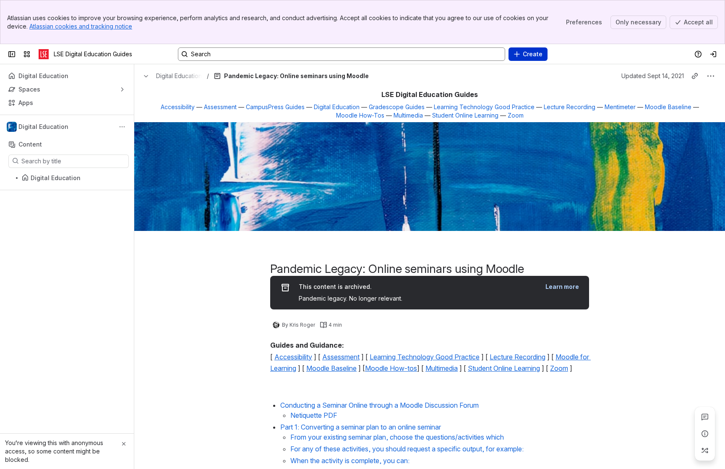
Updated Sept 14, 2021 (652, 75)
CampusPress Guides (275, 106)
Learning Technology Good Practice (484, 106)
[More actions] (122, 127)
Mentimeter (620, 106)
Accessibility (178, 106)
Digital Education (337, 106)
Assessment (220, 106)
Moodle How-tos (391, 368)
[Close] (124, 444)
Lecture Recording (569, 106)
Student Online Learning (465, 115)
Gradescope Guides (397, 106)
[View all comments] (705, 417)
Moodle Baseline (668, 106)
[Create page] (705, 450)
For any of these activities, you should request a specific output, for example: (407, 449)
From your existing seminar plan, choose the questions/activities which (397, 437)
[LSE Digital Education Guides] (43, 54)
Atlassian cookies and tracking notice (80, 26)
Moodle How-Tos (360, 115)
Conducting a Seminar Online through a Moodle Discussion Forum (379, 405)
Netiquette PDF (313, 415)
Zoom (516, 115)
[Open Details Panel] (705, 433)
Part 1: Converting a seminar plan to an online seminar (360, 427)
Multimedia (408, 115)
